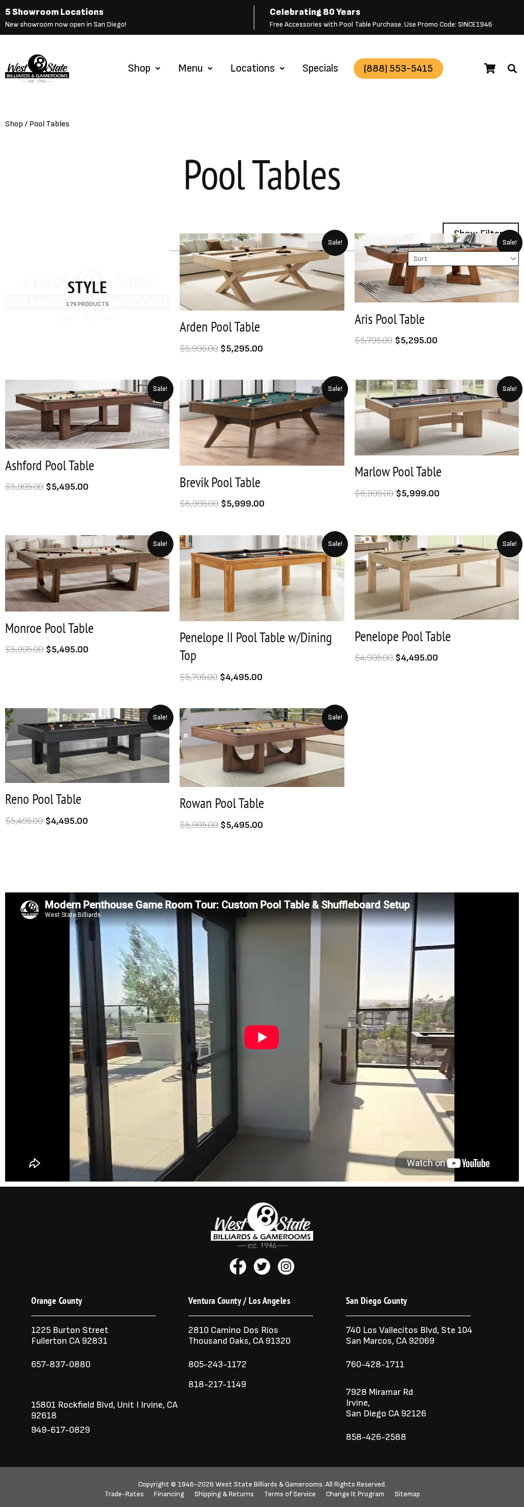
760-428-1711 (376, 1364)
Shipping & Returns (224, 1494)
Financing (169, 1494)
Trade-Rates (124, 1494)
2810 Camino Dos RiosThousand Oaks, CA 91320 (239, 1335)
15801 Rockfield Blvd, (73, 1405)
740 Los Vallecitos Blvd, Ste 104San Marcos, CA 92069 (409, 1335)
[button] (512, 68)
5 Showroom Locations (54, 12)
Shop (139, 68)
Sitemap (407, 1494)
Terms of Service (290, 1494)
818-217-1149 (217, 1384)
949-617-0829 (60, 1430)
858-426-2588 (376, 1437)
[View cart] (490, 68)
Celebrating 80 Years (315, 12)
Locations (252, 68)
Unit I (127, 1405)
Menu (190, 68)
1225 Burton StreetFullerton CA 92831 (69, 1335)
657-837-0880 (61, 1364)
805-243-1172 (217, 1364)
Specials (320, 68)
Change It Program (355, 1494)
